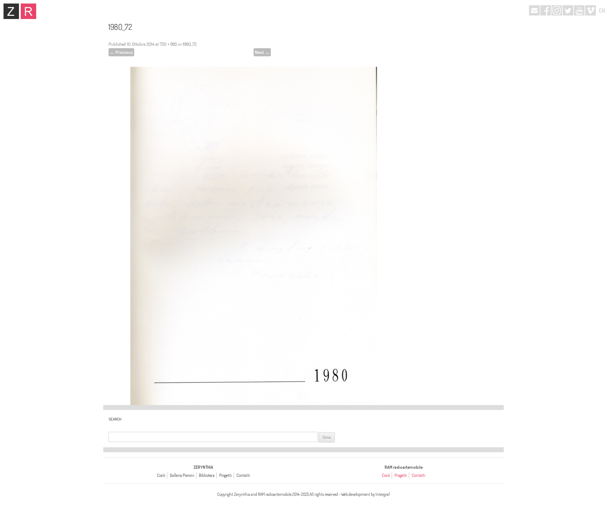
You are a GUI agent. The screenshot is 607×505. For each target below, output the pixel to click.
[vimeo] (590, 10)
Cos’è (161, 475)
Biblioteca (207, 475)
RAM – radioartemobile (28, 11)
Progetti (225, 475)
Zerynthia (11, 11)
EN (602, 10)
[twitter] (568, 10)
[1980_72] (253, 226)
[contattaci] (534, 10)
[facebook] (545, 10)
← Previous (121, 52)
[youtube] (579, 10)
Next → (262, 52)
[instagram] (556, 10)
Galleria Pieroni (182, 475)
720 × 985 (168, 44)
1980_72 (189, 44)
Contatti (243, 475)
